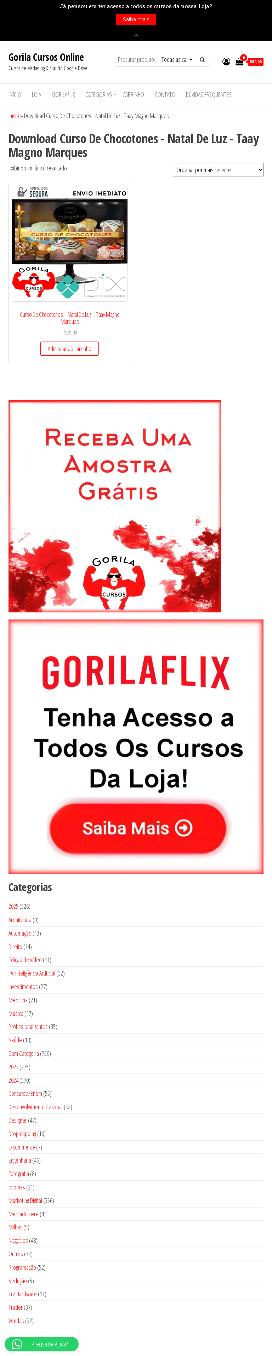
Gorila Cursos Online (46, 57)
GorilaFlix (63, 94)
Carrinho (133, 94)
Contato (165, 94)
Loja (36, 94)
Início (14, 94)
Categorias (98, 94)
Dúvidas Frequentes (209, 94)
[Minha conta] (226, 61)
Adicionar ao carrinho (69, 348)
